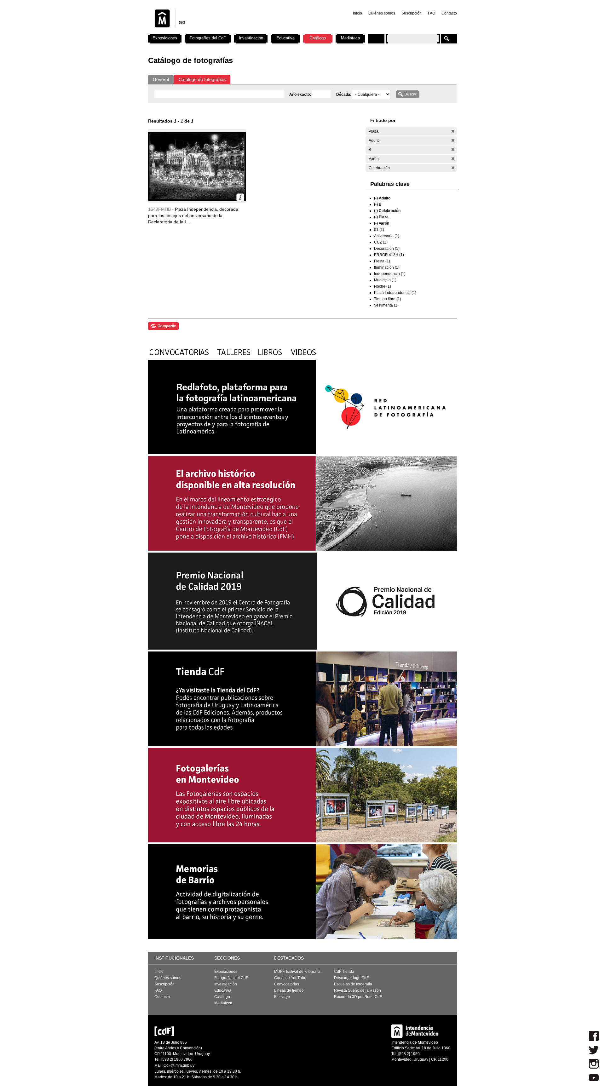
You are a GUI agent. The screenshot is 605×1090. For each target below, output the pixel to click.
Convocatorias (286, 984)
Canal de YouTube (290, 978)
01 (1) (379, 229)
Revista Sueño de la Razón (357, 990)
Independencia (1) (390, 274)
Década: (344, 94)
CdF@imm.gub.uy (179, 1065)
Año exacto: (300, 94)
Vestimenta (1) (386, 305)
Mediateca (350, 38)
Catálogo (318, 38)
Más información (240, 197)
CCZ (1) (381, 242)
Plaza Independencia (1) (395, 292)
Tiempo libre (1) (387, 299)
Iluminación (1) (387, 267)
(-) (453, 131)
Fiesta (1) (382, 261)
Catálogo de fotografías (202, 79)
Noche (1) (382, 286)
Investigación (251, 38)
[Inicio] (231, 31)
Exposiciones (165, 38)
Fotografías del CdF (208, 38)
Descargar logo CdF (351, 978)
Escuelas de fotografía (353, 984)
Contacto (449, 13)
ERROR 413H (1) (389, 255)
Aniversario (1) (386, 236)
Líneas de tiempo (289, 990)
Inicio (357, 13)
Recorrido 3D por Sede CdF (358, 997)
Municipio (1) (385, 280)
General (161, 79)
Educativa (285, 38)
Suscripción (411, 13)
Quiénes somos (381, 13)
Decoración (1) (387, 248)
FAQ (431, 13)
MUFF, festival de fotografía (297, 971)
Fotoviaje (282, 997)
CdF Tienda (344, 971)
